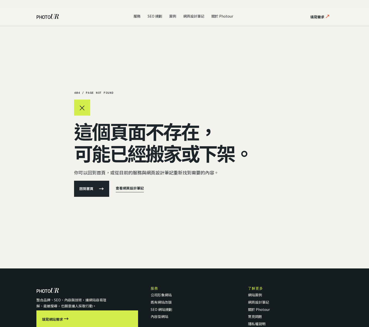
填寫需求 (320, 16)
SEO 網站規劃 (161, 309)
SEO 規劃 (155, 16)
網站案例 (255, 294)
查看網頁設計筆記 (130, 188)
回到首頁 (91, 188)
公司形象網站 (161, 294)
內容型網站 (159, 316)
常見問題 (255, 316)
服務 (137, 16)
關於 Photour (222, 16)
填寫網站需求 (55, 318)
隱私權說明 (257, 323)
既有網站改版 (161, 302)
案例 (172, 16)
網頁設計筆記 (193, 16)
